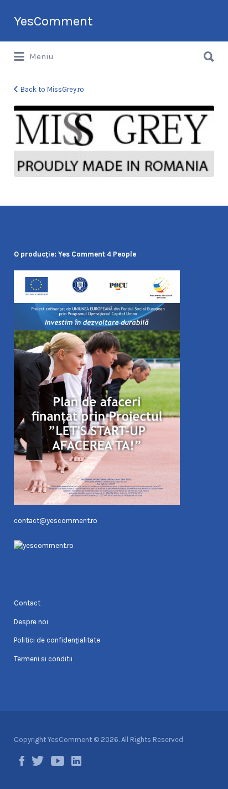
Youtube (57, 760)
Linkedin (76, 760)
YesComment (53, 21)
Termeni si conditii (43, 659)
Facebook (21, 760)
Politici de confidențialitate (57, 640)
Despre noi (31, 622)
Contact (27, 603)
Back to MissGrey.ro (52, 89)
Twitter (38, 760)
